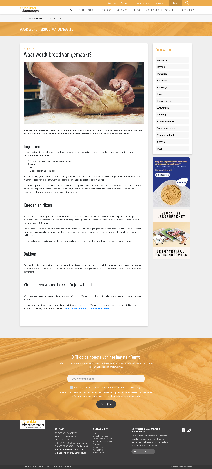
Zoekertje (98, 447)
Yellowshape (186, 466)
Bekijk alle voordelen (143, 451)
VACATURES (170, 10)
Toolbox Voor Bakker (103, 438)
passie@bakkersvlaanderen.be (71, 452)
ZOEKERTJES (152, 10)
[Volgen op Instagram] (188, 430)
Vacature (98, 449)
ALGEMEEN (29, 49)
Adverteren (98, 452)
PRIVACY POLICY (66, 466)
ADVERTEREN (188, 10)
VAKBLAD (121, 10)
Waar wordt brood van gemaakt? (47, 18)
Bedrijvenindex (143, 3)
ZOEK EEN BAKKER (86, 10)
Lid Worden (160, 3)
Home (96, 433)
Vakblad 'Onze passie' (103, 441)
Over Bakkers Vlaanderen (119, 3)
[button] (187, 3)
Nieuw (28, 18)
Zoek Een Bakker (101, 435)
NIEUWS (137, 10)
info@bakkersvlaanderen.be (70, 449)
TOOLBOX (105, 10)
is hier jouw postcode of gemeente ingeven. (86, 308)
